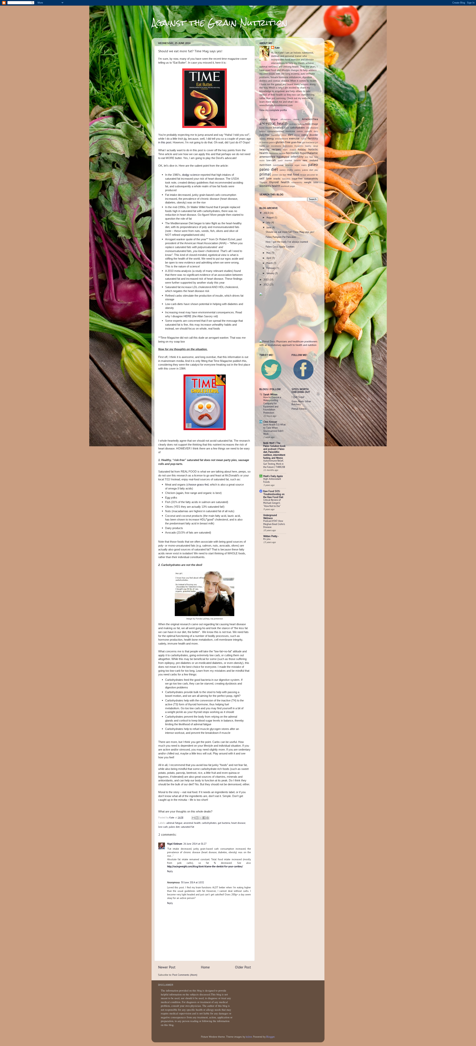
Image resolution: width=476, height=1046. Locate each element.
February (271, 268)
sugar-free (297, 178)
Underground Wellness (270, 516)
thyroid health (279, 182)
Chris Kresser (270, 421)
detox (284, 135)
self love (265, 178)
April (269, 258)
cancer (286, 127)
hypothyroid (283, 156)
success (286, 178)
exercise (294, 138)
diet (290, 134)
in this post (164, 142)
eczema (262, 138)
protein (275, 174)
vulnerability (296, 182)
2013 (266, 279)
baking (301, 124)
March (270, 263)
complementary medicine (281, 131)
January (270, 273)
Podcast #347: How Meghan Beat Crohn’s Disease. (274, 524)
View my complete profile (273, 110)
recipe (303, 174)
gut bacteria (224, 823)
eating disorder (309, 134)
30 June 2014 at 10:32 (192, 882)
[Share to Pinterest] (207, 818)
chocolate (314, 127)
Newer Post (167, 967)
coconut (262, 131)
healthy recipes (270, 149)
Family (303, 138)
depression (275, 135)
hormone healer (277, 153)
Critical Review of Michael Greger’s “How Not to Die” (272, 503)
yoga (292, 186)
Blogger (270, 1036)
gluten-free (283, 142)
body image (311, 124)
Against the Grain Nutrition (220, 22)
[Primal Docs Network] (288, 345)
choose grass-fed (197, 484)
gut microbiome (273, 146)
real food (293, 174)
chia (307, 127)
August (270, 217)
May (268, 252)
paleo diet (174, 826)
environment (281, 138)
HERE (187, 316)
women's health (269, 186)
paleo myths (286, 169)
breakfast (278, 127)
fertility (313, 138)
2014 (266, 213)
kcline (249, 1036)
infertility (297, 156)
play (316, 170)
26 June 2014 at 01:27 (194, 843)
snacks (276, 178)
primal (265, 174)
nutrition (265, 165)
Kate (277, 47)
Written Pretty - (271, 536)
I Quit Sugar (298, 397)
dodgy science (191, 174)
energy (270, 138)
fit (260, 142)
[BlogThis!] (197, 818)
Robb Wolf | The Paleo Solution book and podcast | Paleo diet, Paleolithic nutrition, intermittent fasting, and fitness (274, 450)
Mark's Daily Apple (273, 476)
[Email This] (193, 818)
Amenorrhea (310, 119)
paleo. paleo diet (304, 169)
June (269, 227)
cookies (300, 131)
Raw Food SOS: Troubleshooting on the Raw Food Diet (273, 494)
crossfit (308, 131)
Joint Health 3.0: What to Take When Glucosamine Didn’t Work (274, 429)
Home (205, 967)
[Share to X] (200, 818)
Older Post (243, 967)
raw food (282, 174)
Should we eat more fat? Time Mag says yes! (290, 232)
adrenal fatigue (174, 823)
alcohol (296, 119)
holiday (302, 149)
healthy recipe (311, 146)
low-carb (163, 826)
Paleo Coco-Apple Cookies (280, 246)
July (268, 222)
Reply (170, 871)
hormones (292, 153)
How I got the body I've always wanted (287, 241)
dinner (297, 135)
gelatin (272, 142)
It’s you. (267, 539)
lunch (280, 160)
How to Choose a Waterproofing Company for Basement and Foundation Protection (272, 405)
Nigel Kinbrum (174, 843)
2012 (266, 284)
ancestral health (192, 823)
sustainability (311, 178)
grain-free (296, 142)
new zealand (310, 160)
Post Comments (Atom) (184, 974)
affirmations (286, 119)
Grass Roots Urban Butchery (301, 403)
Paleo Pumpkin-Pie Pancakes (281, 237)
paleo (313, 164)
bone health (265, 127)
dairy (316, 131)
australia (293, 124)
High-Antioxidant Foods (272, 480)
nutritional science (283, 165)
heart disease (238, 823)
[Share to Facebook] (204, 818)
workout (285, 186)
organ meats (300, 165)
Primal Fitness (299, 408)
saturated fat (187, 826)
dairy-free (264, 134)
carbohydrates (209, 823)
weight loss (311, 182)
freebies (265, 142)
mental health (293, 160)
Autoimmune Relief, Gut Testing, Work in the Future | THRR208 (274, 463)
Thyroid (263, 182)
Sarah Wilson (270, 394)
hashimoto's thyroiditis (293, 146)
